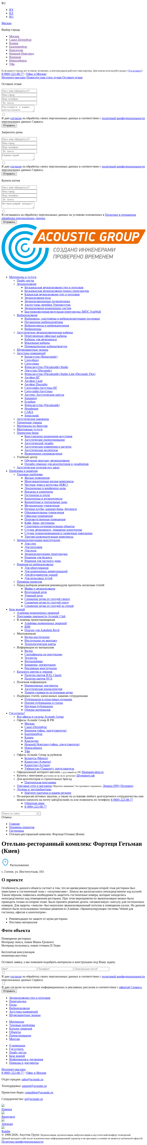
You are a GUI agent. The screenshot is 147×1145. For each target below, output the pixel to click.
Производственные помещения (44, 519)
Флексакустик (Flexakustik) (42, 405)
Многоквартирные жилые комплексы (49, 481)
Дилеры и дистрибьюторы (34, 789)
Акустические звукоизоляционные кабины (45, 332)
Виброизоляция (27, 315)
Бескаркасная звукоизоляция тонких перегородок (56, 290)
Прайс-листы (25, 280)
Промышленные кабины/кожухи (45, 346)
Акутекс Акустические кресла (44, 394)
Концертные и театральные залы (45, 502)
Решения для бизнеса (38, 557)
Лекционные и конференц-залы (45, 488)
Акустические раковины (33, 419)
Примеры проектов (29, 581)
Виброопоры (32, 329)
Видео (28, 650)
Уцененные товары (29, 422)
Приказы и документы (24, 1062)
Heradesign (31, 408)
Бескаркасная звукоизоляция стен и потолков (53, 287)
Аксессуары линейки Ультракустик (47, 304)
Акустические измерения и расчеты (47, 446)
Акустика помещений (31, 353)
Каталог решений (20, 1028)
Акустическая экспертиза (41, 450)
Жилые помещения (37, 477)
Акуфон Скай (33, 380)
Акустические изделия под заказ (38, 467)
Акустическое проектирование (44, 439)
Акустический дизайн (38, 443)
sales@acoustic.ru (32, 1079)
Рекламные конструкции (40, 668)
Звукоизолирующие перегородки (46, 554)
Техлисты (30, 657)
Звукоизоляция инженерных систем (47, 308)
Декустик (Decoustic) (38, 370)
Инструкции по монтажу (40, 640)
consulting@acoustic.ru (39, 1092)
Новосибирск (18, 60)
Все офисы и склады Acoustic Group (40, 716)
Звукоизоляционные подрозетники (47, 301)
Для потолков (33, 547)
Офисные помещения (38, 516)
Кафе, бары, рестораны (39, 522)
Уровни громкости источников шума (48, 692)
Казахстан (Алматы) (37, 761)
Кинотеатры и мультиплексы (43, 498)
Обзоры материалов (37, 709)
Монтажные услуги (29, 429)
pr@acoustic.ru (33, 1099)
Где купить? (135, 70)
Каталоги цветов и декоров (34, 671)
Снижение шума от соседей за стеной (49, 606)
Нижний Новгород (21, 53)
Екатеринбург (18, 46)
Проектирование (20, 1035)
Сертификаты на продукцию (43, 654)
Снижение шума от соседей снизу (46, 602)
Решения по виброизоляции (35, 564)
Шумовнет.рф (86, 775)
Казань (13, 43)
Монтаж (14, 1039)
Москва (14, 36)
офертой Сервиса (130, 987)
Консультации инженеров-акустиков (48, 436)
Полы (13, 1004)
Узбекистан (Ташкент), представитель (49, 768)
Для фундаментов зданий (41, 574)
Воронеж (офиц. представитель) (45, 730)
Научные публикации (38, 706)
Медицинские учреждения (41, 505)
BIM (27, 626)
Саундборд (31, 360)
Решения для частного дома (42, 560)
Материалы (16, 1021)
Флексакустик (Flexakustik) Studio (46, 367)
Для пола (30, 550)
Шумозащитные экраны (32, 349)
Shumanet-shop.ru (93, 772)
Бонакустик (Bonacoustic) (40, 356)
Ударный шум (33, 595)
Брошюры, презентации (40, 664)
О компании (17, 1045)
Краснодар (16, 50)
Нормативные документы (41, 685)
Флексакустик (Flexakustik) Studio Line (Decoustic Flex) (59, 374)
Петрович (126, 786)
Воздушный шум (35, 592)
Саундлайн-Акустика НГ (40, 387)
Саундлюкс (31, 363)
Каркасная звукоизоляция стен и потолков (52, 294)
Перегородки (17, 1001)
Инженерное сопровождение (43, 453)
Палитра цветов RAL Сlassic (43, 675)
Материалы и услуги (22, 277)
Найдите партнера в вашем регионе (47, 792)
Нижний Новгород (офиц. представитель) (51, 744)
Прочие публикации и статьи (43, 702)
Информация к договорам (26, 1059)
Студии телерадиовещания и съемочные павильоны (58, 533)
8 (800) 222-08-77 (13, 74)
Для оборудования (36, 567)
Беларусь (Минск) (36, 758)
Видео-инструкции (37, 637)
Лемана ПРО (111, 786)
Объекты (15, 1032)
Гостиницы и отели (37, 495)
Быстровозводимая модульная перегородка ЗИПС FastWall (62, 311)
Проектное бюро (28, 432)
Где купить (16, 1049)
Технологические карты (40, 644)
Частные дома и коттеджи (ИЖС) (46, 484)
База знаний (17, 609)
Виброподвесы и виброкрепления (46, 325)
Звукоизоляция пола (37, 297)
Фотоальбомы (33, 661)
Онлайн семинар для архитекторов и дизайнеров (56, 464)
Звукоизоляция (26, 284)
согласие (16, 118)
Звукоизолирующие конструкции (38, 540)
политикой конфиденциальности (123, 118)
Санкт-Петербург (20, 39)
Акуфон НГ (32, 377)
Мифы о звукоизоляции (39, 588)
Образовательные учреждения (44, 512)
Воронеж (15, 57)
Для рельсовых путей (38, 578)
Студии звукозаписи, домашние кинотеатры (53, 529)
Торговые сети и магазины (34, 786)
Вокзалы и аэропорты (38, 491)
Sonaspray (30, 398)
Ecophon (29, 401)
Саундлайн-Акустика (38, 391)
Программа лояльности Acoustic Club (41, 616)
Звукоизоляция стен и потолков (29, 997)
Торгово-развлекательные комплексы (48, 536)
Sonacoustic (31, 415)
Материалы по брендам (32, 426)
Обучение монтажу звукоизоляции (47, 460)
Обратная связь (34, 803)
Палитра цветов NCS (38, 678)
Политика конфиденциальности (22, 1141)
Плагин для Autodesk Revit (41, 630)
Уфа (12, 64)
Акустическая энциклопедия (43, 689)
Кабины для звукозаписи (40, 339)
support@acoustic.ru (34, 1086)
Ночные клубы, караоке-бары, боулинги (50, 509)
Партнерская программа (40, 782)
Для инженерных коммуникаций (46, 571)
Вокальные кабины (37, 342)
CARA (28, 412)
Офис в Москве (36, 74)
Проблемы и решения (23, 470)
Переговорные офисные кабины (45, 336)
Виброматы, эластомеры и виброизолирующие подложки (62, 318)
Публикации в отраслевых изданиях (48, 699)
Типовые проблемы (30, 474)
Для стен (30, 543)
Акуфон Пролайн (35, 384)
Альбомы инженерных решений (38, 612)
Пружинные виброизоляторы (43, 322)
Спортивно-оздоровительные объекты (49, 526)
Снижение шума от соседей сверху (47, 599)
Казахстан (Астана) (37, 765)
